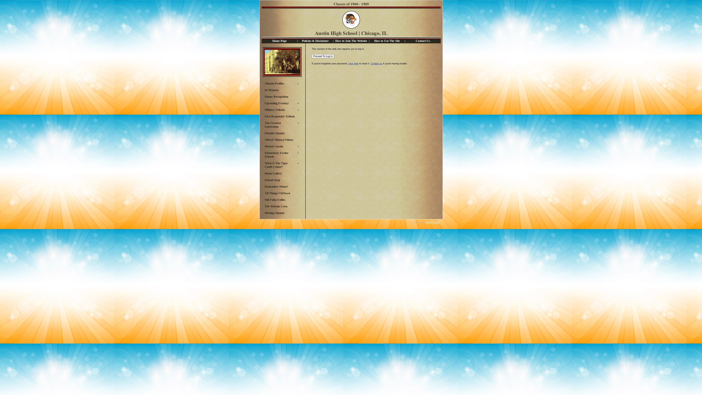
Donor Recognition (276, 96)
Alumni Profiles (273, 84)
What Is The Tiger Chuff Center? (275, 165)
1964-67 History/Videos (279, 139)
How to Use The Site (387, 40)
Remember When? (276, 186)
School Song (272, 180)
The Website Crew (276, 206)
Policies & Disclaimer (315, 40)
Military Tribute (274, 110)
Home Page (279, 40)
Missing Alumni (274, 213)
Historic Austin (273, 147)
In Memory (272, 90)
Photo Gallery (273, 173)
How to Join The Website (351, 40)
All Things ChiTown (277, 193)
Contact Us (423, 40)
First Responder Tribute (280, 116)
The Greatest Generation (272, 124)
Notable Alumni (274, 133)
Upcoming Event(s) (275, 104)
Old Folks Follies (275, 199)
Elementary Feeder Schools (275, 154)
